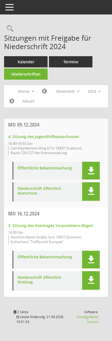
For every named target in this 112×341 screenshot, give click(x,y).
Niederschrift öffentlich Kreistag (39, 280)
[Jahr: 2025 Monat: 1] (11, 101)
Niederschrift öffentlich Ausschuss (39, 191)
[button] (91, 171)
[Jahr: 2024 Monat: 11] (44, 91)
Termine (70, 61)
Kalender (26, 61)
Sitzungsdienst (87, 319)
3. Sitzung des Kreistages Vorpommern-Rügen (50, 225)
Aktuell (28, 101)
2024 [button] (92, 91)
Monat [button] (24, 91)
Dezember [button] (66, 91)
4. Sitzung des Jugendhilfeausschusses (43, 136)
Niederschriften (26, 74)
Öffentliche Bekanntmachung (45, 168)
